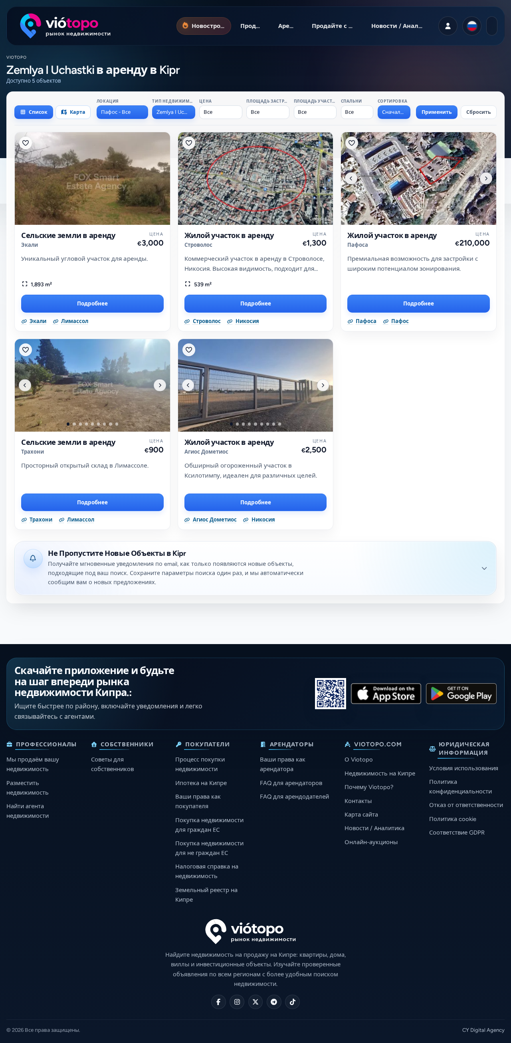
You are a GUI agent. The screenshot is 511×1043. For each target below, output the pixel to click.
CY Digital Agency (483, 1030)
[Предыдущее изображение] (351, 178)
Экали (29, 245)
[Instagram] (237, 1002)
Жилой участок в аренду (229, 235)
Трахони (32, 452)
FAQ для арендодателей (294, 796)
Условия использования (463, 768)
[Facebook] (218, 1002)
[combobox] (122, 112)
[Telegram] (274, 1002)
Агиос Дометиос (206, 452)
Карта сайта (361, 814)
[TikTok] (292, 1002)
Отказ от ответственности (466, 805)
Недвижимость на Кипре (380, 773)
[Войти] (448, 26)
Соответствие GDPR (457, 832)
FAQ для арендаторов (291, 783)
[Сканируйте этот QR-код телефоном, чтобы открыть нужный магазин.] (330, 693)
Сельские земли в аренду (68, 235)
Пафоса (357, 245)
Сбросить (478, 112)
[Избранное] (25, 143)
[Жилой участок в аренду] (255, 178)
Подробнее (92, 303)
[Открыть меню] (491, 26)
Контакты (358, 801)
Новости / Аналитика (374, 828)
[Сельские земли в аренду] (92, 178)
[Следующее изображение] (486, 178)
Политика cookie (452, 819)
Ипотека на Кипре (201, 783)
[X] (255, 1002)
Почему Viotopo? (369, 787)
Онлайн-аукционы (371, 842)
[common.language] (471, 26)
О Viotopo (359, 759)
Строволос (198, 245)
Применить (437, 112)
